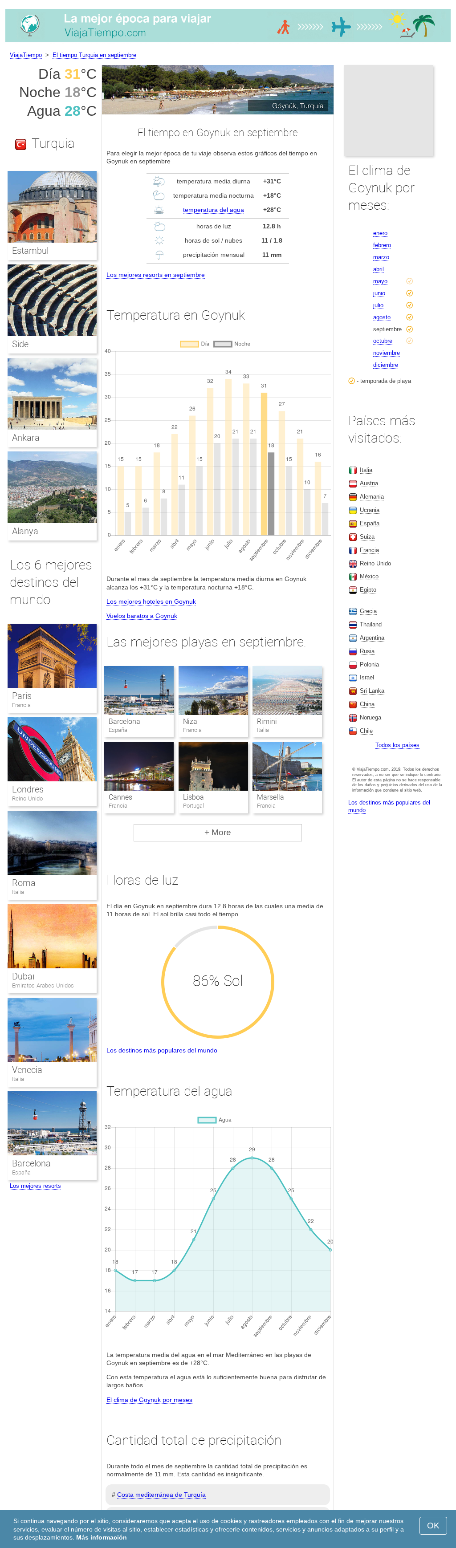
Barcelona (124, 721)
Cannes (120, 797)
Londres (28, 789)
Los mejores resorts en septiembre (155, 274)
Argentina (372, 637)
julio (378, 305)
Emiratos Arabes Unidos (43, 985)
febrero (382, 245)
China (367, 704)
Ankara (26, 437)
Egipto (368, 589)
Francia (21, 705)
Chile (366, 730)
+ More (217, 832)
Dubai (23, 976)
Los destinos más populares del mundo (161, 1050)
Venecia (27, 1070)
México (369, 576)
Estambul (30, 250)
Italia (18, 892)
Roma (24, 883)
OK (433, 1525)
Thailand (371, 624)
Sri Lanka (372, 690)
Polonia (369, 664)
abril (378, 269)
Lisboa (193, 797)
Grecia (368, 611)
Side (20, 344)
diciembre (385, 365)
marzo (381, 257)
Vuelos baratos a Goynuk (141, 615)
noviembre (386, 352)
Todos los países (397, 745)
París (22, 696)
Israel (367, 677)
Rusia (367, 651)
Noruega (370, 717)
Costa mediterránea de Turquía (161, 1494)
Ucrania (369, 510)
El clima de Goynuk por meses (149, 1399)
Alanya (25, 531)
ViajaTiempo (26, 55)
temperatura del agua (213, 209)
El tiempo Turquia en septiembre (94, 55)
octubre (382, 340)
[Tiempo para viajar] (228, 41)
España (21, 1172)
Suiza (367, 536)
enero (380, 233)
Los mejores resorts (35, 1185)
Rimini (267, 721)
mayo (380, 281)
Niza (190, 721)
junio (379, 293)
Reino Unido (27, 798)
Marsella (270, 797)
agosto (382, 317)
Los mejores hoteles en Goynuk (151, 601)
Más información (101, 1537)
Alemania (372, 496)
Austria (369, 483)
